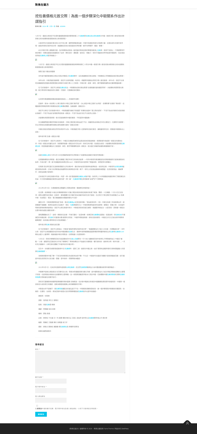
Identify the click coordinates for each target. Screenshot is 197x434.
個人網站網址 (40, 396)
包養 (99, 50)
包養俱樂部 (111, 274)
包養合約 (119, 215)
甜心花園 (74, 239)
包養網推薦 (41, 251)
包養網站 (64, 327)
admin (62, 26)
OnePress (125, 429)
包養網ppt (71, 202)
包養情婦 (84, 267)
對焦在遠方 (42, 4)
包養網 (81, 36)
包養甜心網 (46, 155)
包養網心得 (44, 55)
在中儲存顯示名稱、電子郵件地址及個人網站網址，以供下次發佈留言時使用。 (66, 408)
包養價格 (96, 215)
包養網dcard (119, 231)
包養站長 (89, 36)
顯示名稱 (39, 377)
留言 (37, 349)
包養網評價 (77, 179)
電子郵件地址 (41, 387)
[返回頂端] (187, 423)
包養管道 (59, 289)
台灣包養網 (96, 36)
